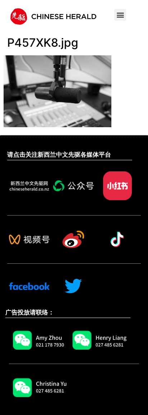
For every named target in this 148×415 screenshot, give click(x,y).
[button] (120, 15)
